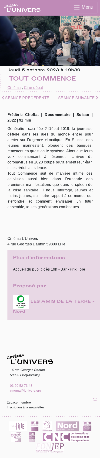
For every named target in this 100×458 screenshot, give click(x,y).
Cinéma (14, 88)
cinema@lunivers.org (25, 390)
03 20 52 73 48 (21, 385)
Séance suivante (77, 98)
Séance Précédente (26, 98)
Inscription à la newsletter (25, 407)
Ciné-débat (33, 88)
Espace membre (19, 402)
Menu (86, 7)
